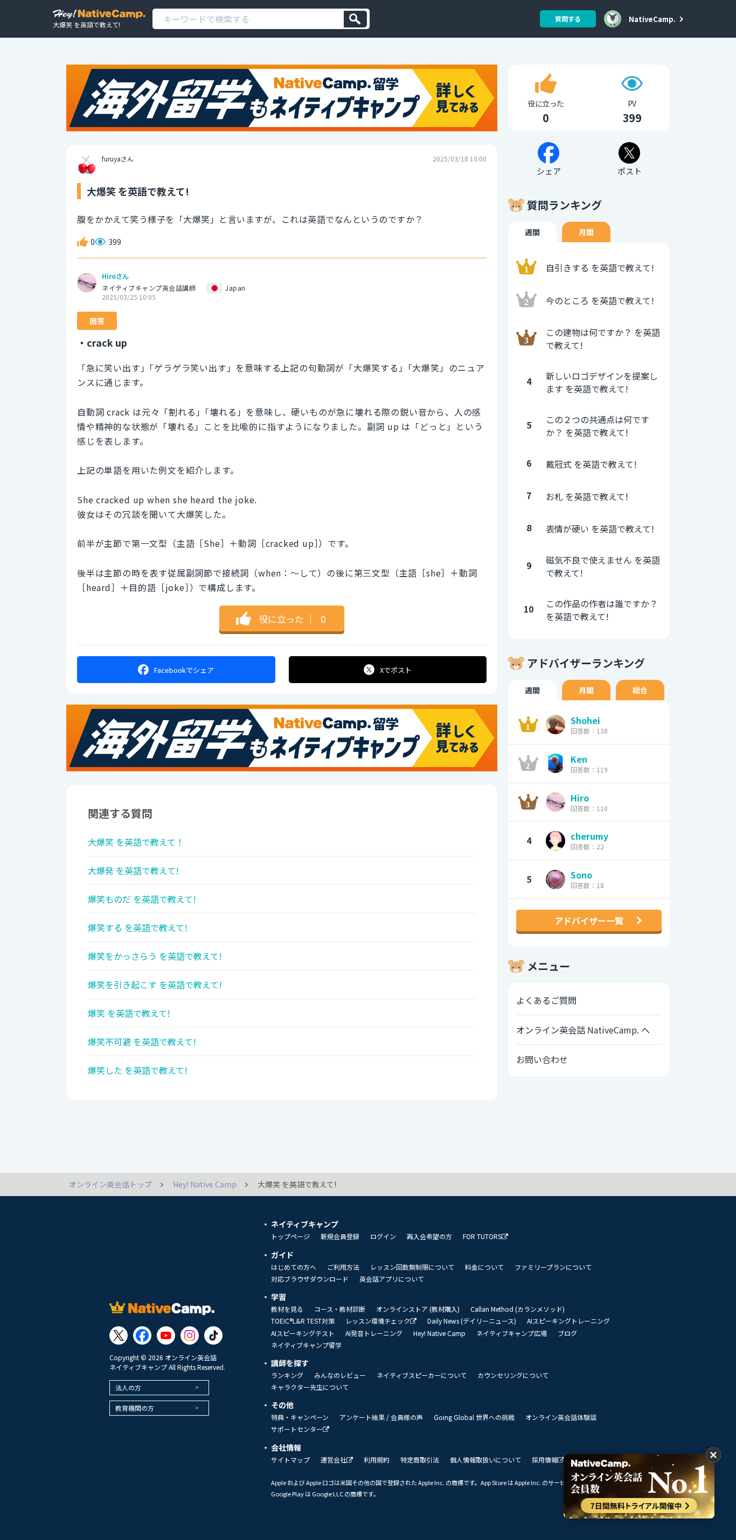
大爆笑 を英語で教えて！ (136, 841)
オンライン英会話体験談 (560, 1417)
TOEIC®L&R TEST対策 (303, 1321)
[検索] (355, 19)
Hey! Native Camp (439, 1333)
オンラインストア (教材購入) (418, 1309)
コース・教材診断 (339, 1309)
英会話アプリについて (391, 1279)
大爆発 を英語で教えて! (133, 870)
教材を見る (287, 1309)
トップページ (290, 1236)
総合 (640, 690)
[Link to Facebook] (142, 1335)
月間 (586, 232)
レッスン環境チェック (377, 1321)
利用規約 (377, 1460)
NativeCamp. (652, 19)
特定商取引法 (419, 1460)
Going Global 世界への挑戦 (474, 1417)
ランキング (287, 1375)
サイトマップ (290, 1460)
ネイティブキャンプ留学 (306, 1345)
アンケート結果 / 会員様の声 (381, 1417)
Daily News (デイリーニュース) (471, 1321)
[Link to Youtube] (166, 1335)
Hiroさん (115, 276)
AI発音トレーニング (373, 1333)
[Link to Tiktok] (213, 1335)
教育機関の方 (134, 1407)
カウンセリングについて (512, 1375)
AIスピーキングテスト (303, 1333)
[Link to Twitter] (118, 1335)
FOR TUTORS (482, 1236)
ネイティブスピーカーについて (422, 1375)
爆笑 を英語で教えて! (129, 1013)
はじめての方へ (293, 1267)
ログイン (383, 1236)
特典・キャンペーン (300, 1417)
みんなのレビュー (340, 1375)
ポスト (396, 670)
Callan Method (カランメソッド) (517, 1309)
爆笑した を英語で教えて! (138, 1070)
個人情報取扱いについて (485, 1460)
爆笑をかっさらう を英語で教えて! (155, 956)
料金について (484, 1267)
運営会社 (333, 1460)
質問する (568, 18)
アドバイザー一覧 (588, 920)
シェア (184, 670)
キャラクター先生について (310, 1387)
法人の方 (128, 1387)
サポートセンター (297, 1429)
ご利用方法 (343, 1267)
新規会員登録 (340, 1236)
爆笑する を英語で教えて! (138, 927)
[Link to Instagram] (189, 1335)
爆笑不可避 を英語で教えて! (142, 1041)
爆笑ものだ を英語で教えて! (142, 898)
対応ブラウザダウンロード (310, 1279)
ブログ (567, 1333)
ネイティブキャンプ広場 (511, 1333)
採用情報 (545, 1460)
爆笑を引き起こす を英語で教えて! (155, 984)
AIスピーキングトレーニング (568, 1321)
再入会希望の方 (429, 1236)
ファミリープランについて (553, 1267)
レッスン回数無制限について (412, 1267)
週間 (532, 232)
